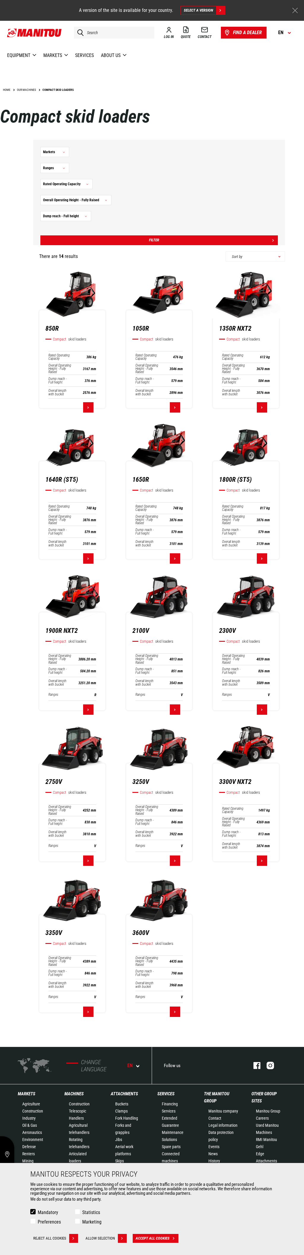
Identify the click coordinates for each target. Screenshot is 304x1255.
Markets (26, 1093)
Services (166, 1093)
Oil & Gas (29, 1125)
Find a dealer (247, 32)
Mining (28, 1161)
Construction (32, 1111)
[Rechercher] (79, 33)
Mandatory (48, 1212)
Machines (74, 1093)
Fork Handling (126, 1118)
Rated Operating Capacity (59, 357)
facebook (254, 1065)
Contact (214, 1118)
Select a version (198, 10)
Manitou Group (268, 1111)
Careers (262, 1118)
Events (213, 1146)
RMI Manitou (266, 1139)
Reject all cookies (49, 1238)
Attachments (124, 1093)
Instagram (267, 1065)
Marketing (92, 1222)
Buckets (121, 1104)
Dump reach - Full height (57, 380)
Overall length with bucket (57, 392)
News (213, 1153)
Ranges (53, 694)
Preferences (49, 1222)
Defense (29, 1146)
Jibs (118, 1139)
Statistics (91, 1212)
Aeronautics (32, 1132)
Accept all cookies (153, 1238)
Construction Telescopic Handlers (79, 1111)
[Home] (34, 33)
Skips (119, 1161)
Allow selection (100, 1238)
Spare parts (171, 1146)
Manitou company (223, 1111)
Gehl (259, 1146)
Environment (32, 1139)
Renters (28, 1153)
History (214, 1161)
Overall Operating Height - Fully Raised (59, 369)
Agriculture (31, 1104)
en (130, 1065)
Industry (29, 1118)
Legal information (223, 1125)
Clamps (121, 1111)
